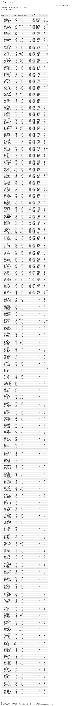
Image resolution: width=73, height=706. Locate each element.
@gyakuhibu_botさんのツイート (62, 5)
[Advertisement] (13, 11)
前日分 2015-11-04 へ (5, 9)
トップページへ (12, 9)
